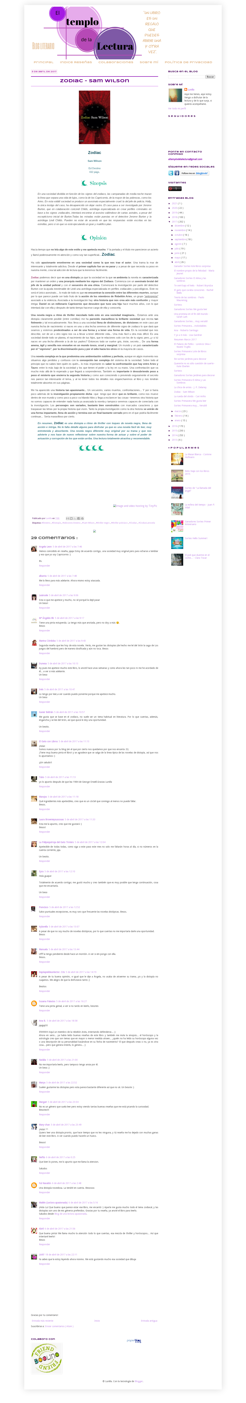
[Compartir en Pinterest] (82, 518)
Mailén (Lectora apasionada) (53, 1202)
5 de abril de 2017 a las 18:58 (62, 1020)
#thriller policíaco (119, 523)
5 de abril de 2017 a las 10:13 (63, 663)
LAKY (41, 1254)
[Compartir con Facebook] (78, 518)
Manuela (43, 949)
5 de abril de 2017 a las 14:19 (81, 972)
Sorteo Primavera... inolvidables (190, 325)
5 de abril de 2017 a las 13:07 (64, 926)
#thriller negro (103, 523)
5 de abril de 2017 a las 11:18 (63, 796)
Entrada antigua (149, 1320)
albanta (43, 576)
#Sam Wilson (88, 523)
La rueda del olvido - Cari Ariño (190, 396)
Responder (44, 565)
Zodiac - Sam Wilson (184, 391)
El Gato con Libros (48, 741)
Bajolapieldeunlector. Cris (52, 972)
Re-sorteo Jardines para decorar (190, 359)
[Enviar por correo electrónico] (67, 518)
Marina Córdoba (47, 640)
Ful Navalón (45, 1183)
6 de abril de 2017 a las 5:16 (83, 1202)
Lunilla (191, 89)
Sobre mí (149, 62)
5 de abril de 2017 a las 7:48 (62, 576)
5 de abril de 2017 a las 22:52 (61, 1082)
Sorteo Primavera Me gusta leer (190, 401)
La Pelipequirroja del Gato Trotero (56, 842)
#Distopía (56, 523)
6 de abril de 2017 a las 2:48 (66, 1183)
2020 (175, 208)
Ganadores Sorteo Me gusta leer (190, 309)
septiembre (181, 239)
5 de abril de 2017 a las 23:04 (63, 1102)
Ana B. (42, 1020)
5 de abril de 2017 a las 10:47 (59, 689)
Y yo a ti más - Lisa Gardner (188, 335)
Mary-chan (44, 1124)
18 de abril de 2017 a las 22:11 (61, 1254)
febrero (179, 415)
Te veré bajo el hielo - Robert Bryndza (193, 285)
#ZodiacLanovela (147, 523)
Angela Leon (45, 546)
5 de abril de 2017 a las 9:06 (63, 595)
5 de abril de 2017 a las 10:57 (69, 712)
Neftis (42, 1157)
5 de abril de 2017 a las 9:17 (69, 618)
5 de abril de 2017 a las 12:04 (90, 842)
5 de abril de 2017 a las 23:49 (66, 1124)
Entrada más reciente (42, 1320)
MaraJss (43, 796)
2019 (175, 212)
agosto (178, 244)
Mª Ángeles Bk (46, 618)
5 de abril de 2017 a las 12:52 (64, 907)
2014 (175, 435)
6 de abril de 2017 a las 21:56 (60, 1228)
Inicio (97, 1320)
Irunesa (43, 663)
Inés (41, 689)
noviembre (180, 230)
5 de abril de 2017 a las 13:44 (64, 949)
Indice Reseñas (76, 62)
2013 (175, 439)
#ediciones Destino (71, 523)
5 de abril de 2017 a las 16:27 (71, 1001)
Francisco (43, 907)
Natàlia (42, 1059)
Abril (41, 1228)
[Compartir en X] (75, 518)
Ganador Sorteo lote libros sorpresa (192, 266)
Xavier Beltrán (46, 712)
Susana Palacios (47, 1001)
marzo (178, 411)
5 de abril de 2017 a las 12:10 (60, 871)
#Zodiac (133, 523)
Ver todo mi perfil (177, 108)
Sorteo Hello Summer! (196, 538)
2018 (175, 217)
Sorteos (178, 304)
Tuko (41, 777)
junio (177, 253)
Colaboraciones (115, 62)
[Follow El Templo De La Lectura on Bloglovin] (194, 175)
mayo (178, 257)
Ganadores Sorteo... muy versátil (191, 321)
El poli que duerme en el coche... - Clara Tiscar (197, 556)
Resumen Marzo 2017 (185, 339)
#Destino (46, 523)
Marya (42, 1082)
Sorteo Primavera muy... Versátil (190, 405)
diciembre (180, 225)
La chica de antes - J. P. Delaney (190, 387)
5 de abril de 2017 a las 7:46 (67, 546)
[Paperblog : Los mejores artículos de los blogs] (134, 1342)
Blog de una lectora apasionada (70, 1213)
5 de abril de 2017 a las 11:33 (80, 819)
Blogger (139, 1381)
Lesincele (43, 595)
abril (177, 262)
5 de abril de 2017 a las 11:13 (74, 741)
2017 (175, 221)
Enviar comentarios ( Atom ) (59, 1326)
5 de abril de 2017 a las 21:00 (62, 1059)
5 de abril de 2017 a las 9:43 (71, 640)
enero (178, 420)
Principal (44, 62)
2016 (175, 426)
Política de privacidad (188, 62)
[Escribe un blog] (71, 518)
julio (177, 248)
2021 (175, 203)
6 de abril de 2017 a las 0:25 (60, 1157)
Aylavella (43, 926)
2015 (175, 430)
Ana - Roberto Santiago (186, 330)
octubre (179, 235)
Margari (43, 1102)
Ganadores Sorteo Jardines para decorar (194, 375)
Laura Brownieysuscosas (51, 819)
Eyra (41, 871)
